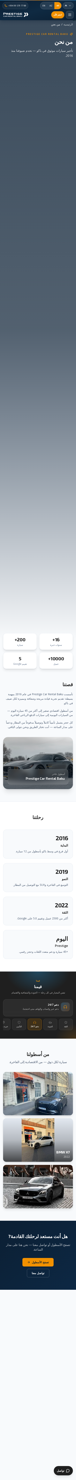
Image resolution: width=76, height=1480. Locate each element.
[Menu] (70, 15)
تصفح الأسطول (40, 1262)
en (43, 5)
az (50, 5)
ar (58, 5)
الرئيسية (68, 24)
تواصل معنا (38, 1273)
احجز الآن (58, 14)
